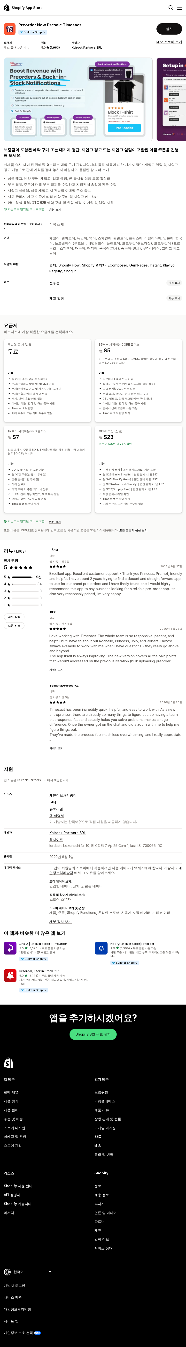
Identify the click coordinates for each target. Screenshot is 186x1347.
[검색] (171, 7)
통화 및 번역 (103, 1154)
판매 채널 (11, 1092)
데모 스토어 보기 (169, 42)
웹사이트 (56, 839)
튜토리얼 (56, 809)
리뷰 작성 (14, 617)
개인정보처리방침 (63, 795)
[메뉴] (179, 7)
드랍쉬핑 (101, 1092)
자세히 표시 (56, 669)
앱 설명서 (56, 816)
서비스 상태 (103, 1248)
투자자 (99, 1204)
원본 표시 (55, 209)
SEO (97, 1136)
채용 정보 (101, 1195)
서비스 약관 (13, 1297)
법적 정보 (101, 1239)
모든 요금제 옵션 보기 (133, 530)
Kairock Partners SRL (87, 47)
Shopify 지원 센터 (18, 1186)
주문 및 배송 (13, 1119)
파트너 (99, 1221)
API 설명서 (12, 1195)
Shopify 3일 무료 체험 (93, 1034)
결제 (52, 265)
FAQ (52, 802)
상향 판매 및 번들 (107, 1119)
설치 (169, 29)
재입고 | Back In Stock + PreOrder (43, 944)
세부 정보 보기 (60, 921)
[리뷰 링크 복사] (61, 550)
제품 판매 (11, 1110)
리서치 (9, 1213)
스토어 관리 (13, 1145)
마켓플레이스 (104, 1101)
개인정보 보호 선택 (18, 1333)
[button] (47, 952)
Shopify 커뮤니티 (17, 1204)
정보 (97, 1186)
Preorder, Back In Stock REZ (39, 971)
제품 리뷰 (101, 1110)
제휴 (97, 1230)
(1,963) (55, 47)
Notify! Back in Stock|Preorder (132, 944)
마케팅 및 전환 (15, 1136)
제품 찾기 (11, 1101)
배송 (97, 1145)
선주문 (54, 283)
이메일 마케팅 (105, 1128)
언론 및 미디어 (105, 1213)
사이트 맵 (11, 1321)
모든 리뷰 (14, 625)
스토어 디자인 (14, 1128)
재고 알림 (56, 298)
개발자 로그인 (14, 1285)
